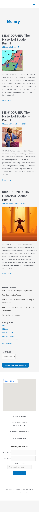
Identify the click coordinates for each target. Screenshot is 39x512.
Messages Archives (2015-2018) (15, 365)
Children (5, 47)
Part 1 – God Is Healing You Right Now (17, 291)
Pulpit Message (8, 336)
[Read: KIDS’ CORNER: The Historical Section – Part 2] (12, 137)
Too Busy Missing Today (11, 295)
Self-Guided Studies (10, 340)
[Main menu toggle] (34, 3)
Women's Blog (8, 343)
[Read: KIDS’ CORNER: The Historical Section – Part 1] (19, 224)
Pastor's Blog (7, 333)
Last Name (7, 458)
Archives (6, 351)
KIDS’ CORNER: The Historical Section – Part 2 (16, 116)
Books (4, 325)
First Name (7, 452)
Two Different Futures (11, 315)
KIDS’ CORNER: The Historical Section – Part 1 (16, 196)
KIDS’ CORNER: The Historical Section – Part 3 (16, 39)
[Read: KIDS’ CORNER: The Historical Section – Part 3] (12, 60)
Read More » (7, 100)
